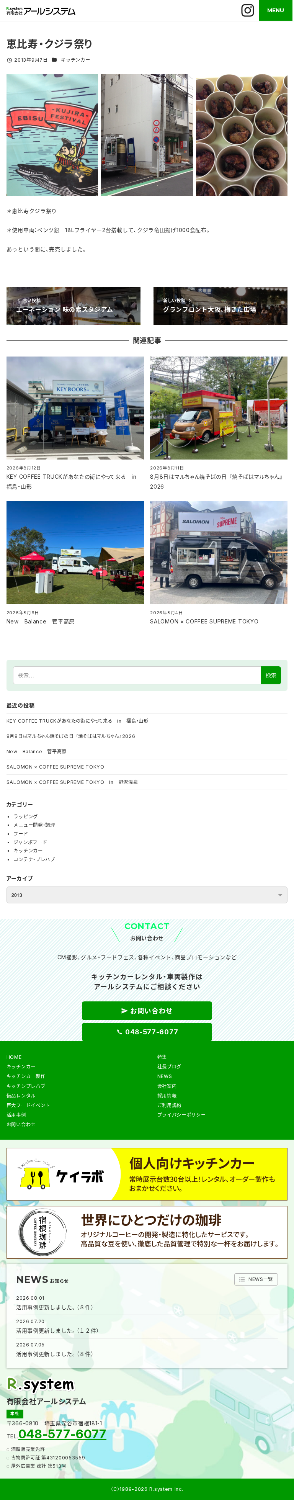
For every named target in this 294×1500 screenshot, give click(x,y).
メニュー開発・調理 (34, 825)
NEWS (164, 1076)
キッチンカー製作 (26, 1076)
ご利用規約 (169, 1105)
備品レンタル (21, 1096)
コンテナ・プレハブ (34, 859)
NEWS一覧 (260, 1279)
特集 (162, 1057)
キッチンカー (75, 60)
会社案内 (167, 1086)
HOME (14, 1057)
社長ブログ (169, 1067)
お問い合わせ (21, 1124)
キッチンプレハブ (26, 1086)
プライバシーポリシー (181, 1115)
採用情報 (167, 1096)
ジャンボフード (30, 842)
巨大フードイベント (28, 1105)
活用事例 (16, 1115)
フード (20, 834)
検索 (271, 675)
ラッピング (25, 817)
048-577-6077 (62, 1433)
